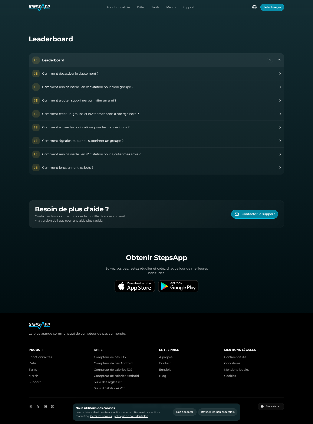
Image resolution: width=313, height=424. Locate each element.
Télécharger (272, 7)
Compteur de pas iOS (110, 357)
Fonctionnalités (118, 7)
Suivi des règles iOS (108, 382)
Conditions (232, 363)
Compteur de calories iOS (113, 369)
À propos (165, 357)
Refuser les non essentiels (218, 412)
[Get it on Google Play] (178, 286)
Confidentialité (235, 357)
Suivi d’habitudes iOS (109, 388)
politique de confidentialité (131, 416)
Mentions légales (236, 369)
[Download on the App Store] (135, 286)
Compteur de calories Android (116, 376)
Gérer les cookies (101, 416)
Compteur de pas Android (113, 363)
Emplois (165, 369)
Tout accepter (184, 412)
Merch (171, 7)
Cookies (230, 376)
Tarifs (155, 7)
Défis (141, 7)
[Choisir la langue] (254, 7)
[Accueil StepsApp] (39, 7)
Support (188, 7)
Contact (165, 363)
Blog (162, 376)
